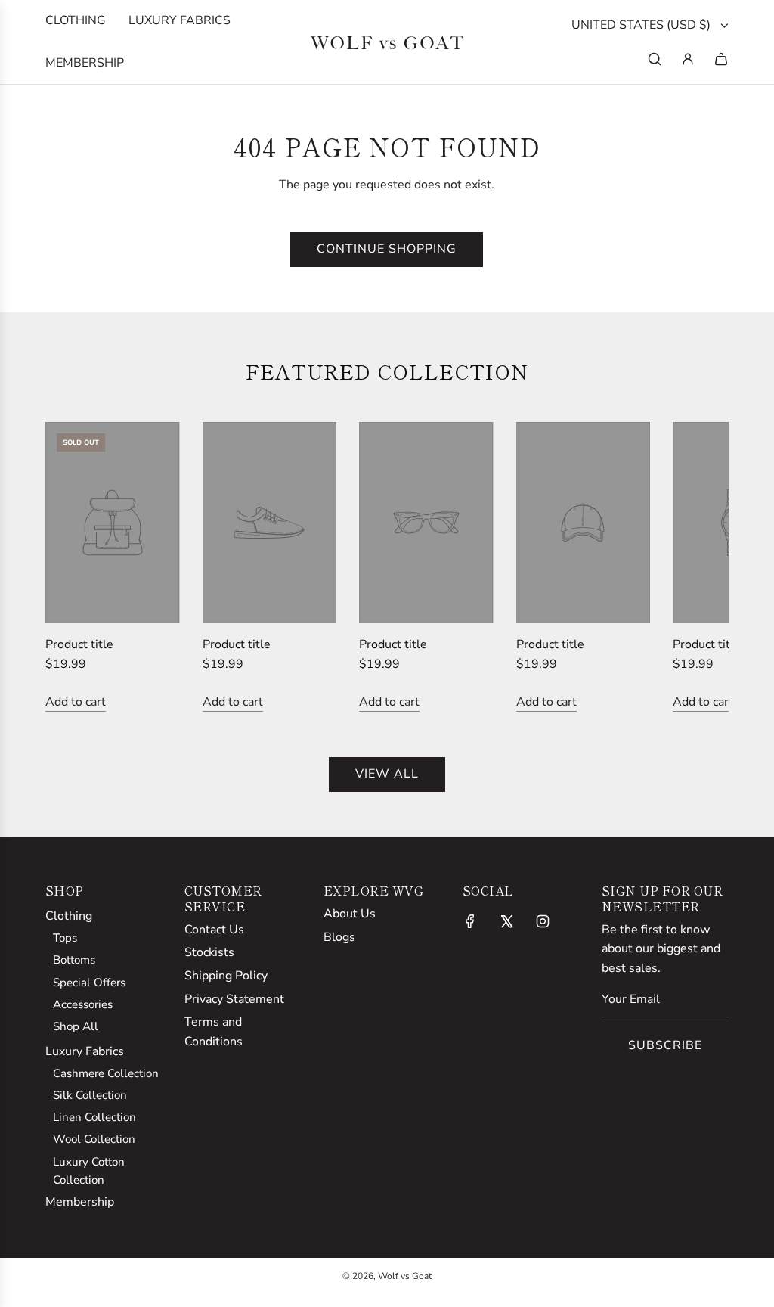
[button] (73, 567)
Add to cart (75, 702)
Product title (79, 644)
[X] (506, 921)
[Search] (654, 59)
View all (387, 773)
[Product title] (112, 522)
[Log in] (687, 59)
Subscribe (665, 1045)
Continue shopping (387, 249)
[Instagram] (542, 921)
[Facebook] (470, 921)
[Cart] (721, 59)
